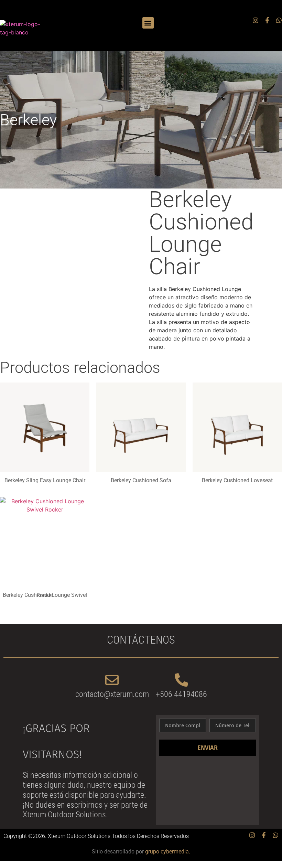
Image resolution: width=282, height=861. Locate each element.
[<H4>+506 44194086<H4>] (181, 680)
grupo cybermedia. (167, 851)
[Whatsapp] (279, 20)
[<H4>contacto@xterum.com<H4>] (112, 680)
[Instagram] (255, 20)
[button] (148, 23)
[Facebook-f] (267, 20)
